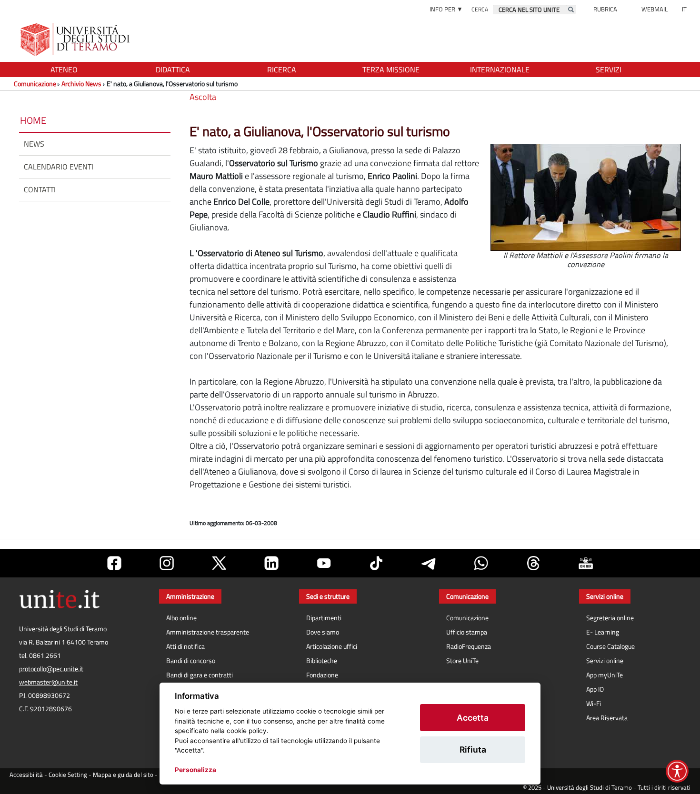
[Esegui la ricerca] (571, 9)
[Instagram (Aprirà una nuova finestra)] (167, 563)
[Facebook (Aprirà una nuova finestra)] (114, 563)
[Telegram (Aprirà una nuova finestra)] (428, 563)
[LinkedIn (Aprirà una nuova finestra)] (271, 563)
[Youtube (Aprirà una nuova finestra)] (324, 563)
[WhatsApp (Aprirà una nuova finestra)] (481, 563)
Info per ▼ (446, 9)
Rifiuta (473, 749)
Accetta (473, 718)
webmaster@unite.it (48, 682)
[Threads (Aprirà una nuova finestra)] (533, 563)
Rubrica (605, 9)
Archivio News (81, 84)
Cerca (479, 9)
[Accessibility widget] (677, 771)
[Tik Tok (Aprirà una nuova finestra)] (376, 563)
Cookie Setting (68, 774)
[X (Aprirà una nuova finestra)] (219, 563)
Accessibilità (26, 774)
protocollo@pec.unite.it (51, 669)
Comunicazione (35, 84)
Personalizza (195, 770)
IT (684, 9)
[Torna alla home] (76, 39)
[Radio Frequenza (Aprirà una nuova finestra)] (586, 563)
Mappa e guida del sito (123, 774)
